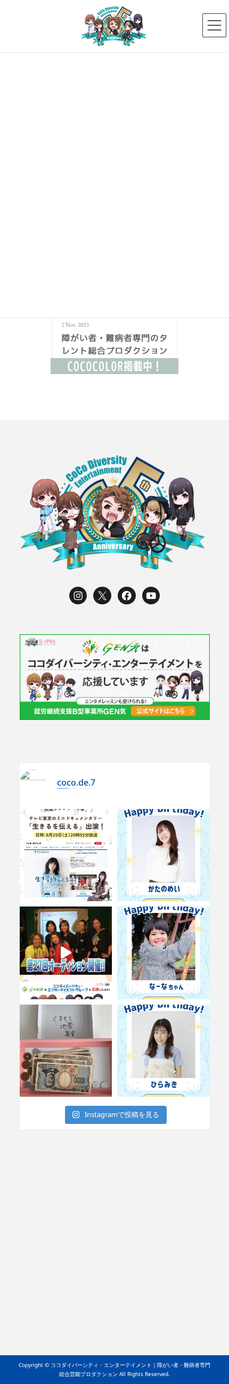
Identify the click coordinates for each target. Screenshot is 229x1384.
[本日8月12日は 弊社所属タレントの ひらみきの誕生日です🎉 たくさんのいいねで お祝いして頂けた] (163, 1051)
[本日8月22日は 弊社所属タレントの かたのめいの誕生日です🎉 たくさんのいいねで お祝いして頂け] (163, 855)
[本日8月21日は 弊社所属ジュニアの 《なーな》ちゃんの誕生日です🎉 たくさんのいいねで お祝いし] (163, 953)
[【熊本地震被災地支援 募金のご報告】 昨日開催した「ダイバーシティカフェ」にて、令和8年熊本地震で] (66, 1051)
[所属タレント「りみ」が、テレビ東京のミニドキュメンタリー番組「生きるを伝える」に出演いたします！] (66, 855)
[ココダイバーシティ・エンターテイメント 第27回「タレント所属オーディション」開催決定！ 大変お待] (66, 953)
